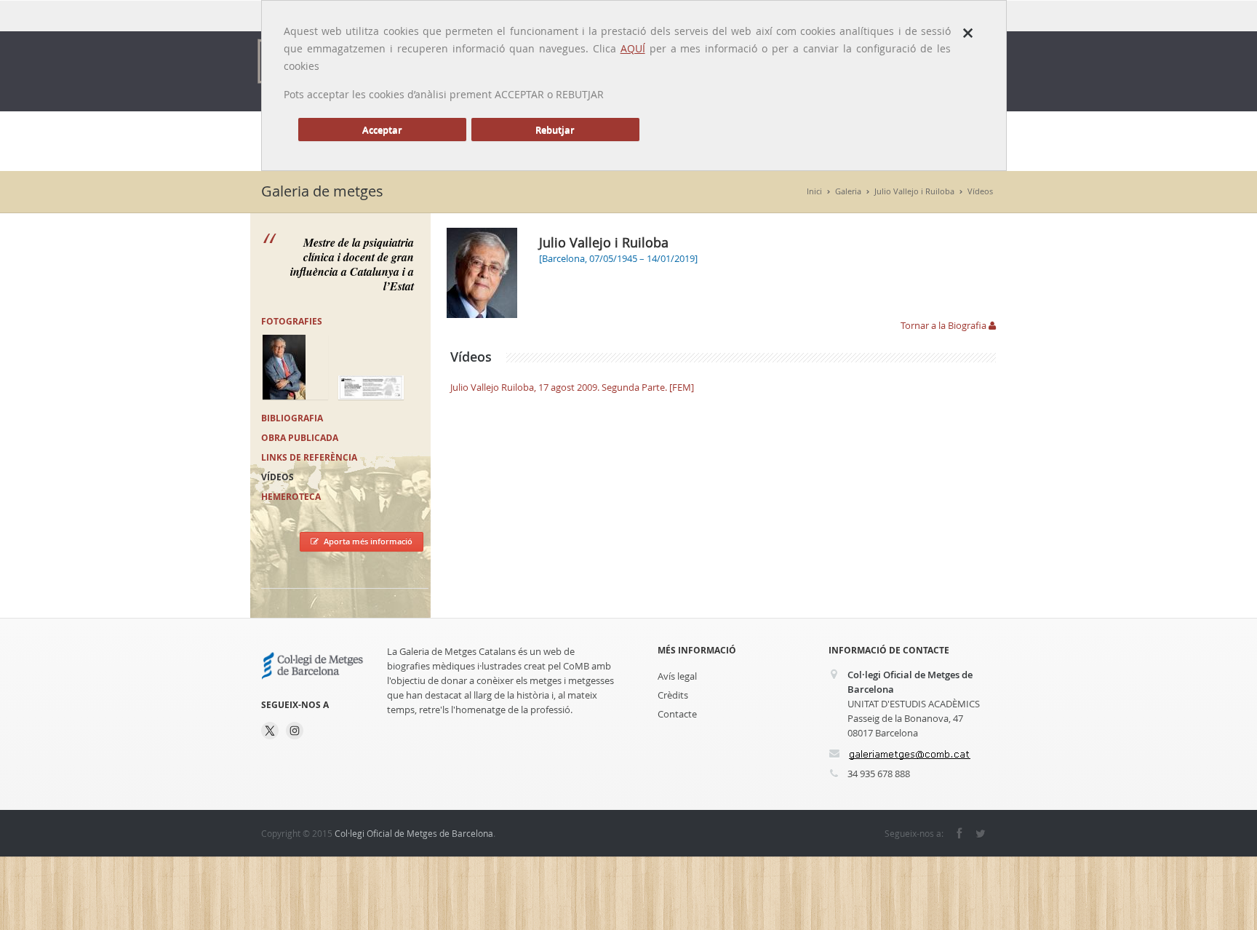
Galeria (848, 191)
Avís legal (677, 676)
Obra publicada (299, 438)
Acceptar (382, 129)
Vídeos (980, 191)
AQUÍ (632, 48)
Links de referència (309, 457)
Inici (814, 191)
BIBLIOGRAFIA (292, 418)
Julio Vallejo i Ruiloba (914, 191)
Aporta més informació (368, 541)
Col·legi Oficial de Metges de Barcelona (414, 833)
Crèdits (673, 695)
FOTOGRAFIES (291, 321)
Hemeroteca (291, 496)
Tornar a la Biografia (945, 325)
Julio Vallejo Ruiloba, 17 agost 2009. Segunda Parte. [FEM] (572, 387)
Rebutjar (555, 129)
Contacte (677, 713)
